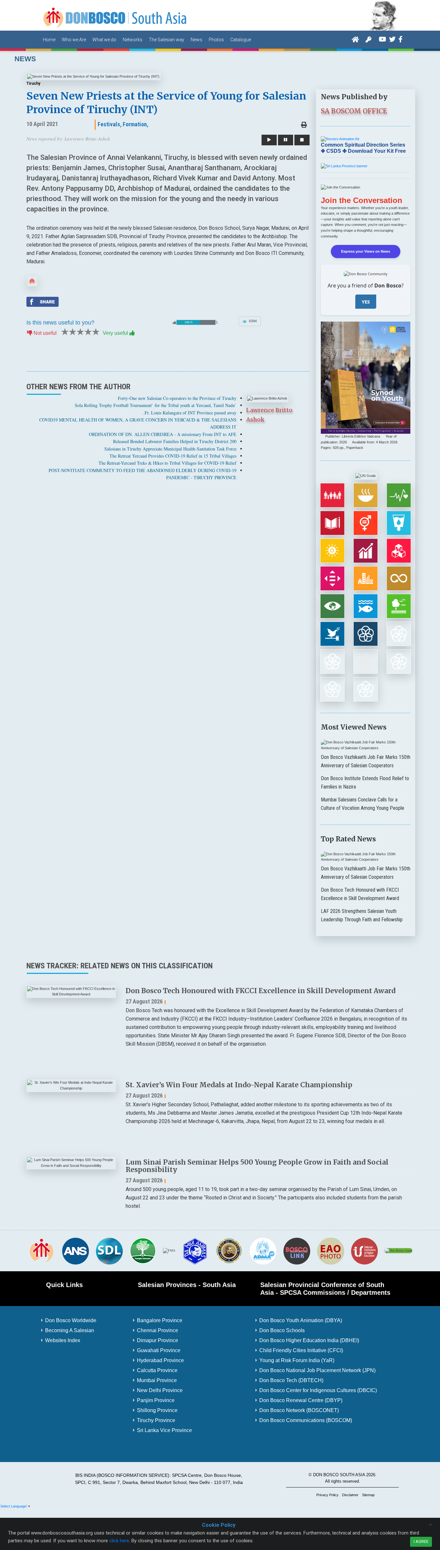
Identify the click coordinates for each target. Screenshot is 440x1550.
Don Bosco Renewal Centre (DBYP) (300, 1400)
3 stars (80, 332)
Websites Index (62, 1340)
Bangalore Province (159, 1320)
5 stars (95, 332)
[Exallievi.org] (229, 1250)
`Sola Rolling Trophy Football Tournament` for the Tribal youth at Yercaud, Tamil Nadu (155, 405)
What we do (104, 39)
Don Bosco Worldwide (70, 1320)
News (196, 39)
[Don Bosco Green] (398, 1250)
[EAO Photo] (330, 1250)
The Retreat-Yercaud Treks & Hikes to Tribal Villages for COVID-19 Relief (167, 463)
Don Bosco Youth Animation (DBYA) (300, 1320)
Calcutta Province (157, 1370)
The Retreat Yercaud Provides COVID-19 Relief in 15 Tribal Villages (173, 456)
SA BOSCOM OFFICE (354, 111)
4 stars (87, 332)
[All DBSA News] (32, 281)
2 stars (72, 332)
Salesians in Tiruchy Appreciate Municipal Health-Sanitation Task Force (170, 449)
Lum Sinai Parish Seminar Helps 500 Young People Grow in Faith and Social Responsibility (257, 1166)
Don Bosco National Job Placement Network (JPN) (317, 1370)
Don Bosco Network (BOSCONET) (299, 1410)
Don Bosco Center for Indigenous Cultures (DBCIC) (318, 1390)
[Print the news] (304, 125)
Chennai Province (157, 1330)
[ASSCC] (195, 1250)
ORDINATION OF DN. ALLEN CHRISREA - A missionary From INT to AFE (162, 434)
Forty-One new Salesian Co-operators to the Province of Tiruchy (177, 398)
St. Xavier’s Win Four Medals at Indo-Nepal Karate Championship (239, 1084)
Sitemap (368, 1495)
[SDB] (41, 1250)
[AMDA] (263, 1250)
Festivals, (110, 124)
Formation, (135, 124)
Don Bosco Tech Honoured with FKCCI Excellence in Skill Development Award (261, 990)
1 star (64, 332)
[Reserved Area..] (368, 39)
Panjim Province (156, 1400)
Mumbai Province (157, 1380)
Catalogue (240, 39)
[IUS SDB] (364, 1250)
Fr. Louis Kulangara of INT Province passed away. (189, 413)
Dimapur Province (157, 1340)
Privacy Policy (327, 1495)
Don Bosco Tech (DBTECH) (291, 1380)
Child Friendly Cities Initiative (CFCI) (301, 1350)
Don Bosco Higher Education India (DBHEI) (309, 1340)
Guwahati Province (158, 1350)
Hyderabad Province (160, 1360)
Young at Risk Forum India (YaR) (296, 1360)
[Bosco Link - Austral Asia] (297, 1250)
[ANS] (75, 1250)
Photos (216, 39)
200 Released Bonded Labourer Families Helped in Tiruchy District (174, 441)
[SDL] (109, 1250)
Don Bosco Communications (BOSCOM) (305, 1420)
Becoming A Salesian (69, 1330)
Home (49, 39)
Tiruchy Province (156, 1420)
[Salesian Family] (143, 1250)
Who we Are (74, 39)
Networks (132, 39)
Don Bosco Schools (282, 1330)
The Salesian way (166, 39)
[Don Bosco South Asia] (115, 15)
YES (366, 301)
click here (119, 1541)
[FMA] (169, 1250)
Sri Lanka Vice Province (164, 1430)
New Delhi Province (160, 1390)
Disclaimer (350, 1495)
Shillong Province (157, 1410)
